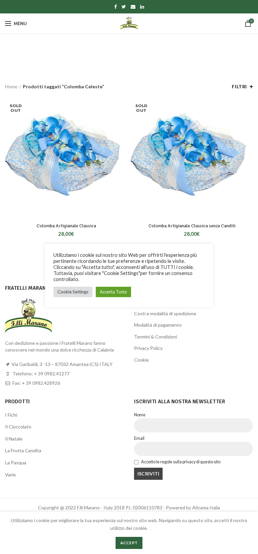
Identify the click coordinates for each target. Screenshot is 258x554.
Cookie (141, 360)
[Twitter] (123, 6)
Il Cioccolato (18, 426)
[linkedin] (142, 6)
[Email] (133, 6)
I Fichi (11, 415)
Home (11, 86)
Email (139, 438)
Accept (129, 542)
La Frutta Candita (23, 450)
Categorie (125, 63)
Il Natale (14, 439)
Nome (139, 414)
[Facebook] (115, 6)
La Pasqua (15, 462)
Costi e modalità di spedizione (165, 313)
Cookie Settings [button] (72, 291)
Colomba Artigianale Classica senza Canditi (191, 226)
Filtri (239, 86)
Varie (10, 474)
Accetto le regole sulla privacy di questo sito (180, 461)
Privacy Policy (148, 348)
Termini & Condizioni (155, 336)
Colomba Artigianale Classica (66, 226)
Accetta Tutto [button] (113, 291)
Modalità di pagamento (158, 325)
